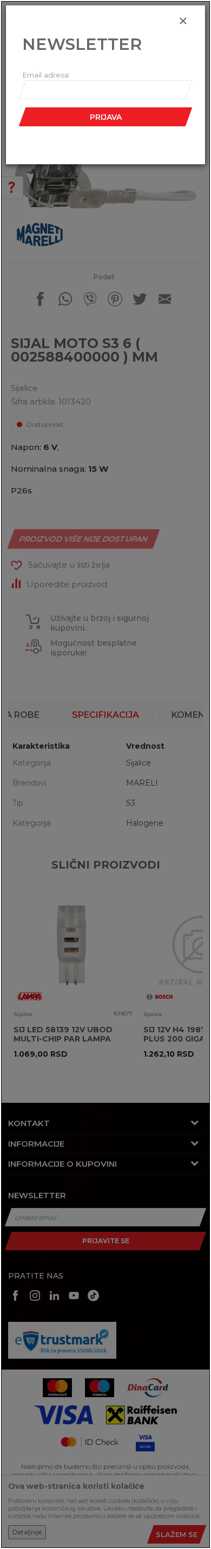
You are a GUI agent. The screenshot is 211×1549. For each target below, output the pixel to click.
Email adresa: (46, 74)
